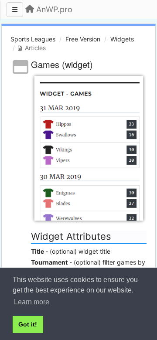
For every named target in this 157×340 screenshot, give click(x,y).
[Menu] (15, 9)
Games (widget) (62, 64)
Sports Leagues (32, 39)
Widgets (122, 39)
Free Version (82, 39)
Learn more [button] (31, 302)
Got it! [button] (27, 324)
